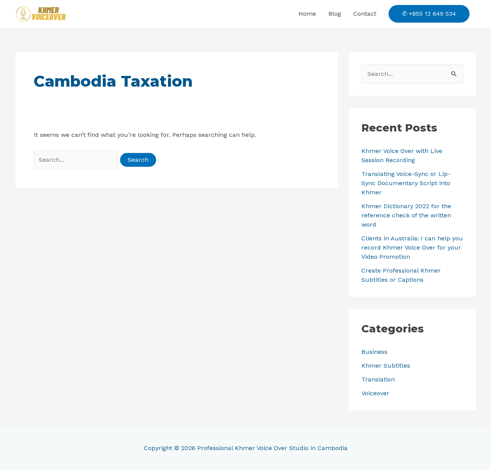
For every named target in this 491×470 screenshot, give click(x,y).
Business (374, 351)
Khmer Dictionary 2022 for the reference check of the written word (406, 215)
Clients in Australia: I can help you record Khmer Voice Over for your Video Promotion (412, 247)
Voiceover (375, 393)
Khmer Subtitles (385, 365)
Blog (334, 13)
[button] (429, 14)
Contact (364, 13)
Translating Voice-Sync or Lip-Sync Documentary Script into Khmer (405, 183)
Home (307, 13)
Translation (378, 379)
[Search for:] (77, 159)
